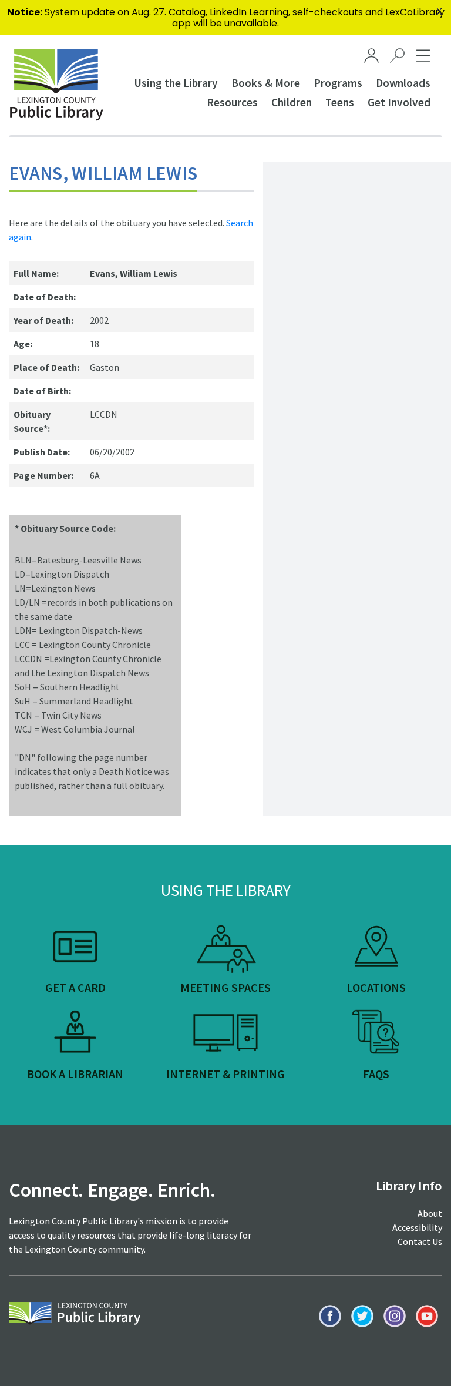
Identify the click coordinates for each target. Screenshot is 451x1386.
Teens (339, 102)
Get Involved (399, 102)
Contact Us (420, 1241)
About (430, 1213)
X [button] (439, 11)
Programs (338, 83)
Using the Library (176, 83)
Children (291, 102)
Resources (232, 102)
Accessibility (417, 1227)
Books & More (265, 83)
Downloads (403, 83)
